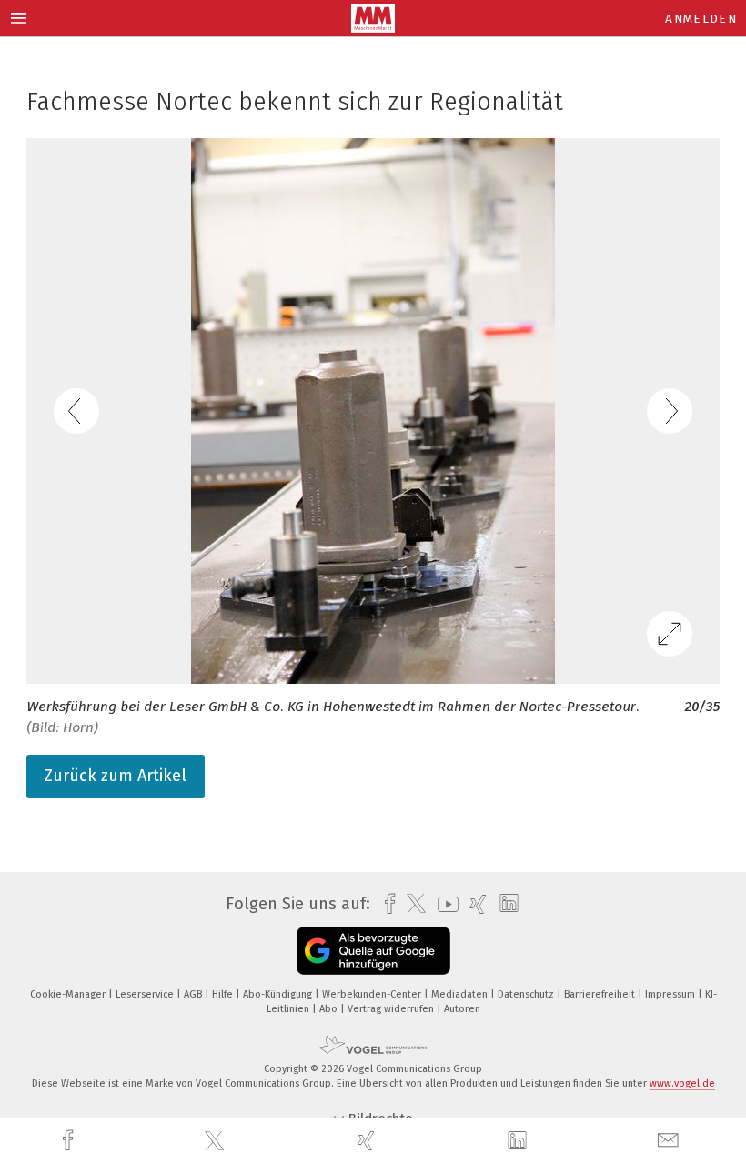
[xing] (368, 1140)
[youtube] (443, 904)
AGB (194, 994)
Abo (329, 1009)
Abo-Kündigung (279, 994)
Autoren (462, 1009)
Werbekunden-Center (373, 994)
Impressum (671, 994)
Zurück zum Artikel (115, 776)
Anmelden (701, 18)
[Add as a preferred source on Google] (373, 951)
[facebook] (70, 1141)
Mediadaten (460, 994)
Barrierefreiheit (601, 994)
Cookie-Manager (69, 994)
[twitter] (216, 1141)
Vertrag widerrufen (392, 1009)
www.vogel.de (682, 1083)
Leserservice (146, 994)
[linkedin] (519, 1141)
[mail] (670, 1141)
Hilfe (224, 994)
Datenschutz (527, 994)
